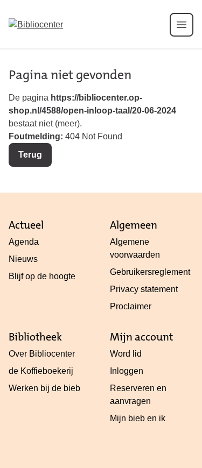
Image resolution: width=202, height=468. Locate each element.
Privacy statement (144, 289)
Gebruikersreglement (150, 271)
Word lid (126, 353)
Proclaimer (130, 306)
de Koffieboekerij (41, 370)
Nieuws (23, 259)
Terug (30, 154)
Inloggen (126, 370)
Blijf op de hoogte (42, 276)
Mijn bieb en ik (137, 418)
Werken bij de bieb (44, 388)
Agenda (24, 241)
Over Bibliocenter (42, 353)
